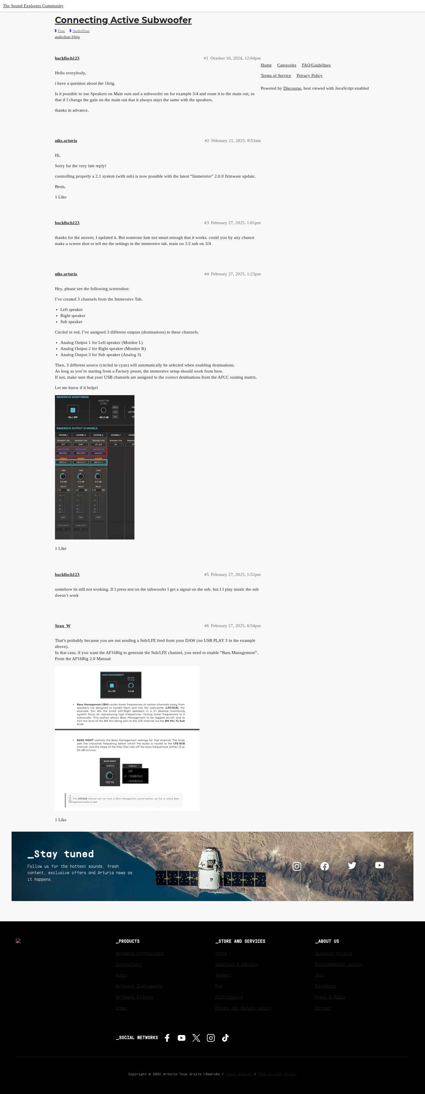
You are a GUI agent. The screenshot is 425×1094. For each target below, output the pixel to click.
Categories (286, 65)
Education (325, 985)
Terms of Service (276, 75)
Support (223, 974)
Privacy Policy (310, 75)
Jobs (319, 974)
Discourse (292, 88)
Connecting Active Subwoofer (123, 20)
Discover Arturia (333, 953)
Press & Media (330, 996)
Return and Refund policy (243, 1007)
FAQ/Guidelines (316, 65)
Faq (218, 985)
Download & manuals (236, 964)
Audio (121, 974)
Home (266, 65)
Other (121, 1007)
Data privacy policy (277, 1073)
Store (221, 953)
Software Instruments (139, 985)
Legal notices (239, 1073)
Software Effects (135, 996)
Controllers (129, 964)
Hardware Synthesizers (140, 953)
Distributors (229, 996)
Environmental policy (338, 964)
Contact (323, 1007)
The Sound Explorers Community (33, 5)
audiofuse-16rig (67, 37)
